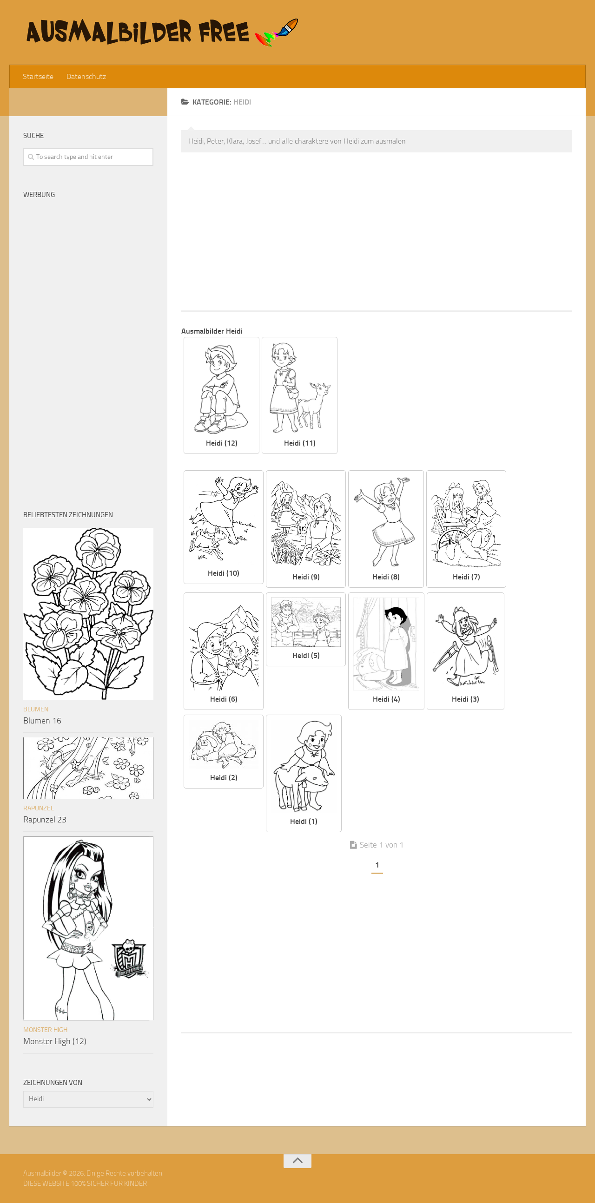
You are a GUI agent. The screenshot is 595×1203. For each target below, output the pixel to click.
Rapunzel (38, 808)
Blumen (35, 709)
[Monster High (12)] (88, 928)
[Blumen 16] (88, 614)
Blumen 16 (42, 721)
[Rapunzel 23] (88, 768)
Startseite (38, 76)
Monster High (45, 1030)
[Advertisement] (376, 231)
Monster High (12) (54, 1041)
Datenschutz (86, 76)
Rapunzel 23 (44, 820)
